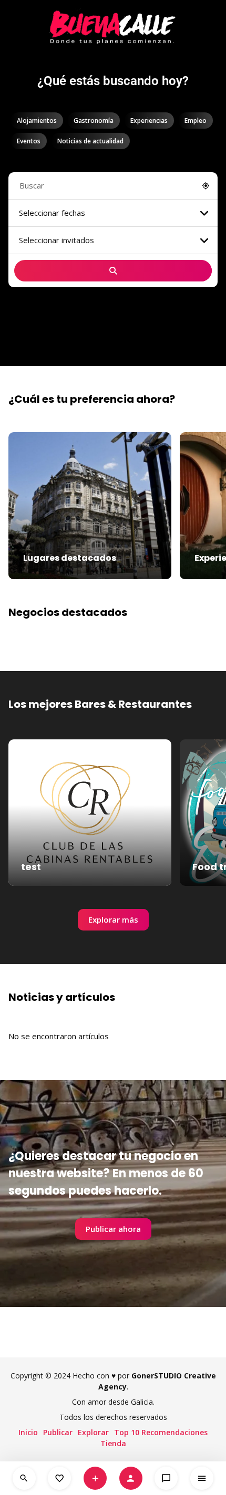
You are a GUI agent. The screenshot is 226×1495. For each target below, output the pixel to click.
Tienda (113, 1443)
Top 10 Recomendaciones (161, 1432)
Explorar (93, 1432)
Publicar (58, 1432)
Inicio (28, 1432)
